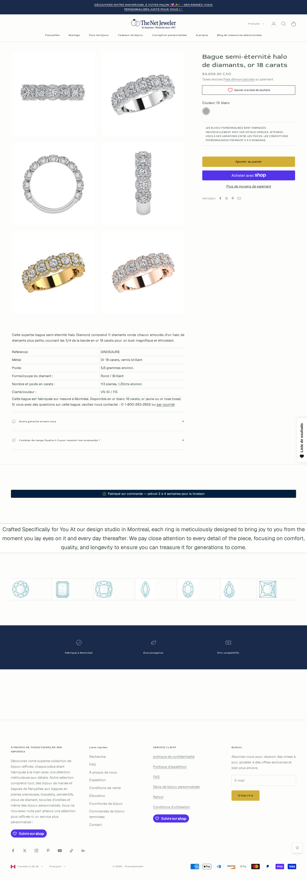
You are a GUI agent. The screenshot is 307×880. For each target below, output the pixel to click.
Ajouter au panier (248, 162)
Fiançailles (52, 35)
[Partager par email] (239, 198)
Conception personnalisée (169, 35)
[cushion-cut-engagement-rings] (114, 589)
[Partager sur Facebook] (220, 198)
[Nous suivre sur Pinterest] (48, 850)
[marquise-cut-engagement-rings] (156, 589)
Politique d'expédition (170, 767)
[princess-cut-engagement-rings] (277, 589)
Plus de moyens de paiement (248, 186)
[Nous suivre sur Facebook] (13, 850)
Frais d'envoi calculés (238, 79)
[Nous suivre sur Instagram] (36, 850)
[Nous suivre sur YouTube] (60, 850)
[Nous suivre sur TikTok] (71, 850)
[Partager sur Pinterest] (233, 198)
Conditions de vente (105, 788)
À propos (202, 35)
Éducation (97, 796)
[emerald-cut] (72, 589)
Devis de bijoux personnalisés (176, 787)
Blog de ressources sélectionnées (239, 35)
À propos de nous (103, 772)
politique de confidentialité (173, 756)
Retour (158, 797)
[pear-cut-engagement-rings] (238, 589)
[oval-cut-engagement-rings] (198, 589)
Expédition (97, 780)
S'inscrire (245, 795)
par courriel (166, 404)
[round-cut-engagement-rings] (30, 589)
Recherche (97, 756)
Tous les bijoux (99, 35)
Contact (95, 825)
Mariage (74, 35)
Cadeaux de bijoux (130, 35)
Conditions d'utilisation (171, 807)
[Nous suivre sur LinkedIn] (83, 850)
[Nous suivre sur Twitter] (24, 850)
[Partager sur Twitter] (226, 198)
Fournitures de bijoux (106, 803)
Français (254, 23)
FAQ (92, 764)
